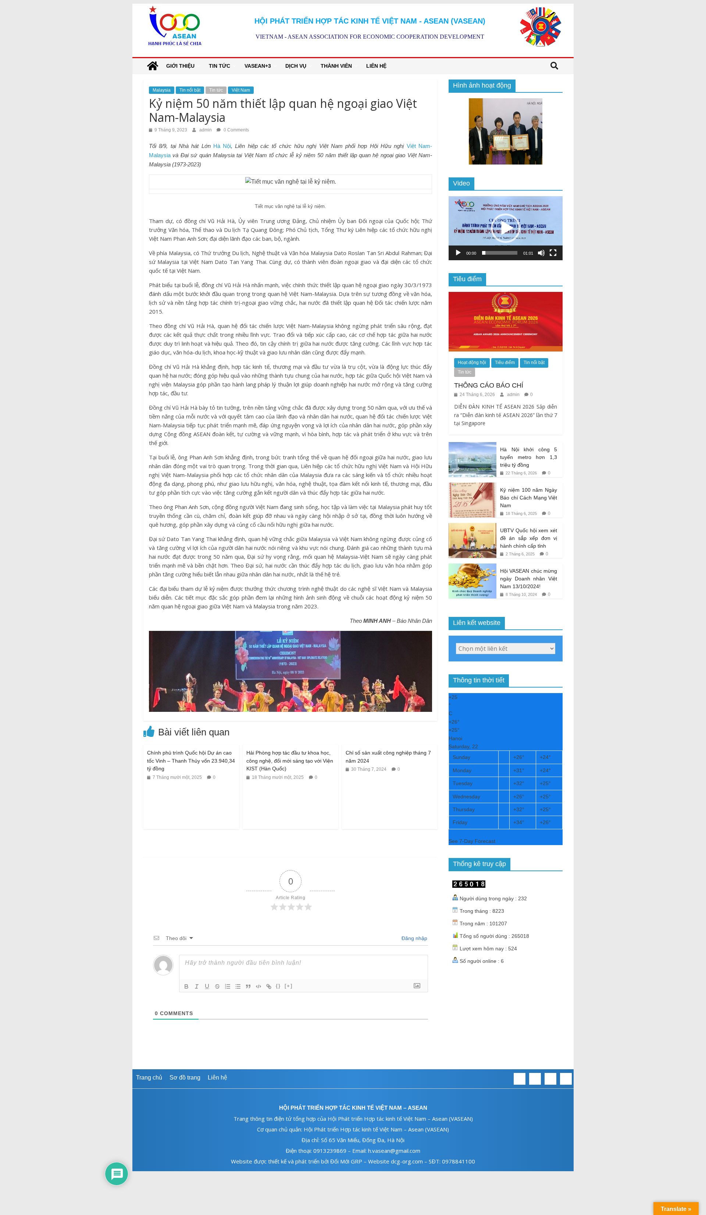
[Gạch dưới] (207, 986)
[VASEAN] (152, 66)
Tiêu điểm (505, 362)
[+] (289, 986)
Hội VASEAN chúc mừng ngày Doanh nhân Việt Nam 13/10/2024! (528, 578)
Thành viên (336, 66)
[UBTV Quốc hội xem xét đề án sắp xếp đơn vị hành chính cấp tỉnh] (472, 527)
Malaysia (162, 90)
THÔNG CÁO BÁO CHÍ (488, 385)
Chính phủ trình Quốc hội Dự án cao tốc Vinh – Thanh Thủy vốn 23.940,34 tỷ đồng (191, 760)
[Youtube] (566, 1079)
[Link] (269, 986)
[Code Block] (258, 986)
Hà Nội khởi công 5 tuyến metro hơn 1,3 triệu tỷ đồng (528, 456)
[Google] (550, 1079)
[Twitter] (535, 1079)
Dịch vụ (295, 66)
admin (206, 130)
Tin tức (219, 66)
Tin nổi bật (189, 90)
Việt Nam (241, 90)
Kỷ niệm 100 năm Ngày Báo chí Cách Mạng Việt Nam (528, 497)
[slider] (499, 253)
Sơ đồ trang (185, 1077)
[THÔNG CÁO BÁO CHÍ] (506, 296)
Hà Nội (222, 146)
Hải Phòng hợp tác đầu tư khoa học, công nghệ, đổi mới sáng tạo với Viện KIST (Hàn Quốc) (289, 760)
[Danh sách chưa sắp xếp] (238, 986)
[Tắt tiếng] (541, 253)
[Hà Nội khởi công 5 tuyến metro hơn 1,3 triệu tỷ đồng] (472, 446)
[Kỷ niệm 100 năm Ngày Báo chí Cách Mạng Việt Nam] (472, 487)
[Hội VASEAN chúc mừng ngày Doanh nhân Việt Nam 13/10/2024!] (472, 568)
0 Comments (235, 130)
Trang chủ (149, 1077)
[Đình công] (217, 986)
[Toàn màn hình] (553, 253)
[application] (506, 228)
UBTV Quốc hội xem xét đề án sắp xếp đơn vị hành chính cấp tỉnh (528, 537)
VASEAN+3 (258, 66)
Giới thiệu (180, 66)
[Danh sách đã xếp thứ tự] (227, 986)
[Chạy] (458, 253)
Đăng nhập (413, 938)
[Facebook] (519, 1079)
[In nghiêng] (197, 986)
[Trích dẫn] (248, 986)
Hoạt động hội (472, 362)
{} (278, 986)
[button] (505, 228)
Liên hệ (376, 66)
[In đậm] (186, 986)
